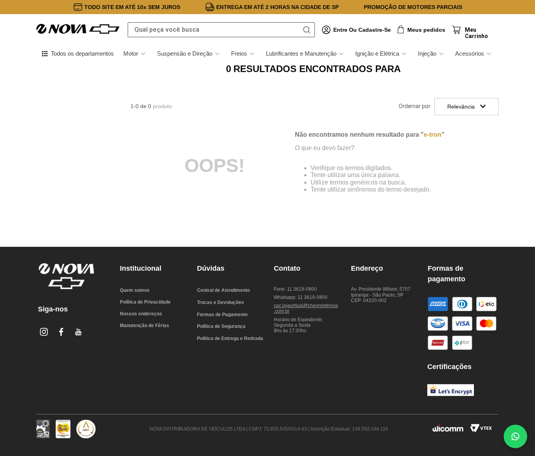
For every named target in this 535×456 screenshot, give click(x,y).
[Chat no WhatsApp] (515, 436)
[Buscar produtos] (308, 30)
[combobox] (221, 29)
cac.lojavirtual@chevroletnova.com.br (306, 308)
